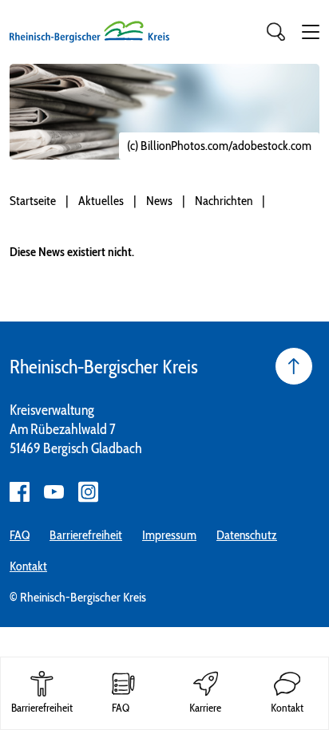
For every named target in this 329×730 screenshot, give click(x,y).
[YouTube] (54, 492)
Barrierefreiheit (86, 535)
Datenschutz (246, 535)
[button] (310, 32)
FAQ (20, 535)
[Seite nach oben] (294, 366)
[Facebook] (20, 492)
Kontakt (28, 566)
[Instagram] (88, 492)
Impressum (169, 535)
